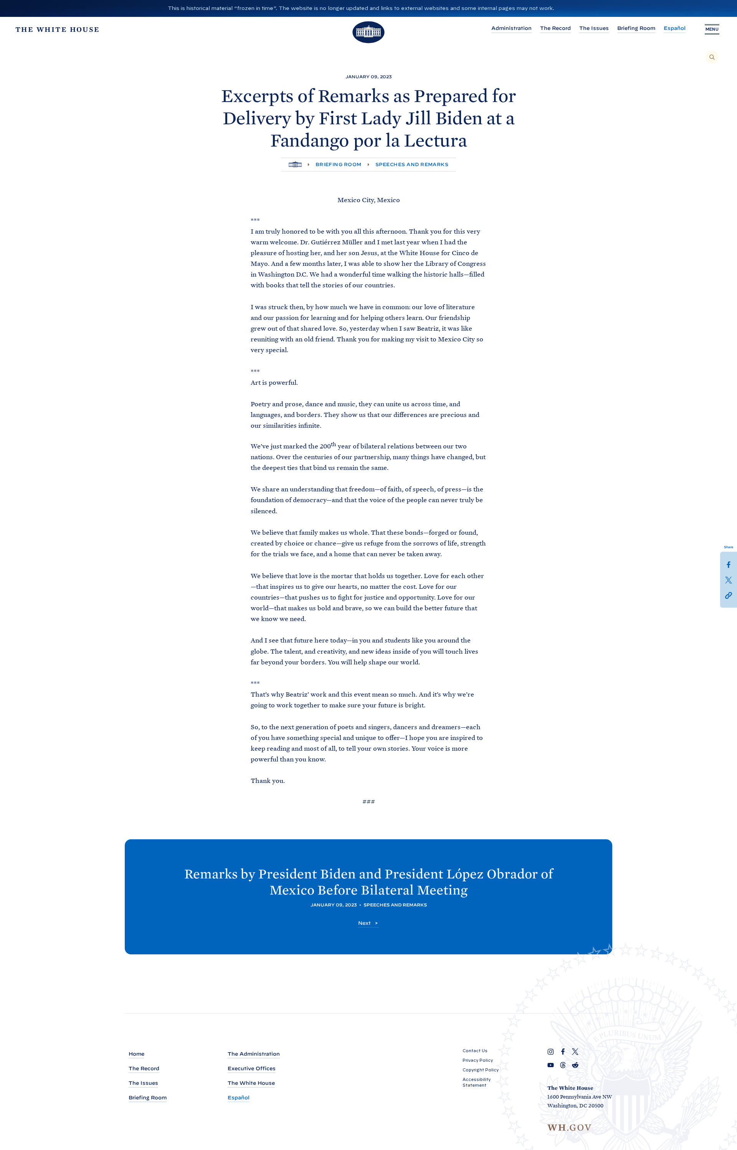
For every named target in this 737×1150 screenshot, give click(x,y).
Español (675, 28)
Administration (511, 28)
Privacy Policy (478, 1060)
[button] (728, 595)
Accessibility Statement (477, 1082)
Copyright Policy (481, 1070)
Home (136, 1054)
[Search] (712, 57)
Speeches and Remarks (412, 164)
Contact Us (475, 1050)
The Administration (254, 1054)
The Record (555, 28)
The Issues (594, 28)
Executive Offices (252, 1068)
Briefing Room (636, 28)
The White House (251, 1083)
